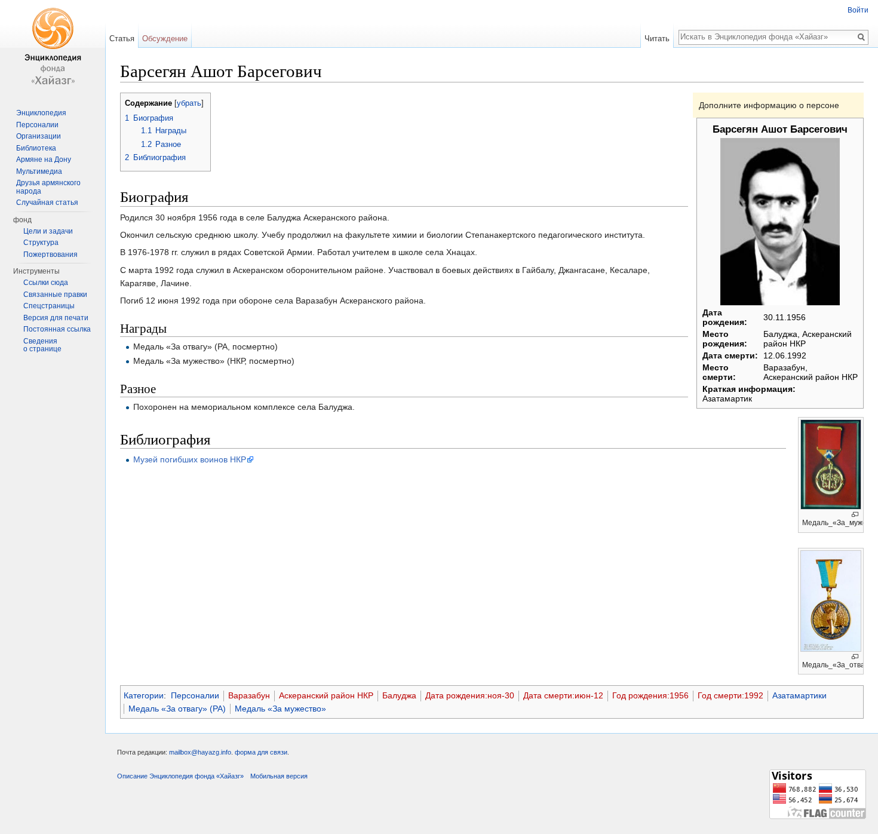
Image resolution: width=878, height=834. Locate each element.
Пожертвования (50, 254)
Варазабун (249, 695)
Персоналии (195, 695)
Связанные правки (55, 294)
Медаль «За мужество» (280, 708)
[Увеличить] (855, 514)
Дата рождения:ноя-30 (469, 695)
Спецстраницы (49, 306)
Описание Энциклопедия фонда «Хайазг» (180, 776)
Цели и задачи (48, 231)
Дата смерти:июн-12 (563, 695)
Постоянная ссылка (57, 329)
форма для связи (261, 752)
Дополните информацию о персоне (769, 105)
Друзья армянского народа (48, 187)
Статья (121, 38)
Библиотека (36, 148)
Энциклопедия (41, 113)
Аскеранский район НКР (326, 695)
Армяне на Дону (43, 159)
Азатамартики (799, 695)
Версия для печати (55, 318)
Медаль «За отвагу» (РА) (177, 708)
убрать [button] (189, 103)
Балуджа (399, 695)
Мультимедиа (39, 171)
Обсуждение (165, 38)
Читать (657, 38)
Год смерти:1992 (730, 695)
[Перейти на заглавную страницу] (52, 48)
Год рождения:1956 (650, 695)
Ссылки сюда (45, 282)
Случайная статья (47, 202)
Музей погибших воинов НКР (189, 459)
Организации (38, 136)
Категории (144, 695)
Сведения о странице (42, 345)
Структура (41, 242)
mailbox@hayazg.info (200, 752)
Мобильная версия (279, 776)
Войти (858, 10)
